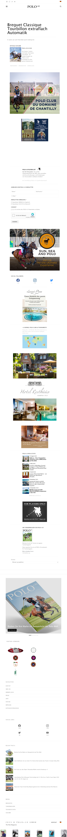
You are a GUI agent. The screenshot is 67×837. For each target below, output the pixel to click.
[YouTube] (15, 1)
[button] (34, 495)
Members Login (10, 692)
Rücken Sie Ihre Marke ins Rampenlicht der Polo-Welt (33, 626)
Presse (7, 695)
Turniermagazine (10, 806)
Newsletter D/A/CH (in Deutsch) (21, 204)
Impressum (8, 705)
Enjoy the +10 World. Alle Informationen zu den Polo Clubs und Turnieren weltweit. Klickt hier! (34, 331)
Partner (8, 701)
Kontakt (54, 822)
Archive (13, 559)
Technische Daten (11, 809)
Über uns (8, 689)
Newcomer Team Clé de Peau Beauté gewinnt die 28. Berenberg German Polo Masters (35, 786)
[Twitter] (12, 1)
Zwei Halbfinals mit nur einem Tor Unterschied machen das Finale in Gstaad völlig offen (36, 760)
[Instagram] (9, 1)
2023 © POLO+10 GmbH (21, 822)
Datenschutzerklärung (12, 708)
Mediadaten (9, 803)
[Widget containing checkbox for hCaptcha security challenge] (23, 215)
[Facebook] (7, 1)
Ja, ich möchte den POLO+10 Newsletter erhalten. (26, 209)
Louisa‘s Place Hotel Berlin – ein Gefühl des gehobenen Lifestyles (38, 475)
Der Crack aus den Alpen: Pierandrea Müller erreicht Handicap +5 (31, 769)
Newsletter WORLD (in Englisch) (21, 202)
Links (7, 698)
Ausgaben (8, 812)
